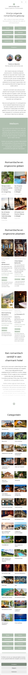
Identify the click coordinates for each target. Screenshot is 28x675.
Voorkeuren (14, 671)
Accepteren (14, 664)
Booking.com (4, 280)
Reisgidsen (14, 47)
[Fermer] (12, 339)
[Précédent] (15, 337)
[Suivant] (12, 337)
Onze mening (4, 277)
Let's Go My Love (14, 6)
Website (23, 279)
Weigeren (14, 668)
